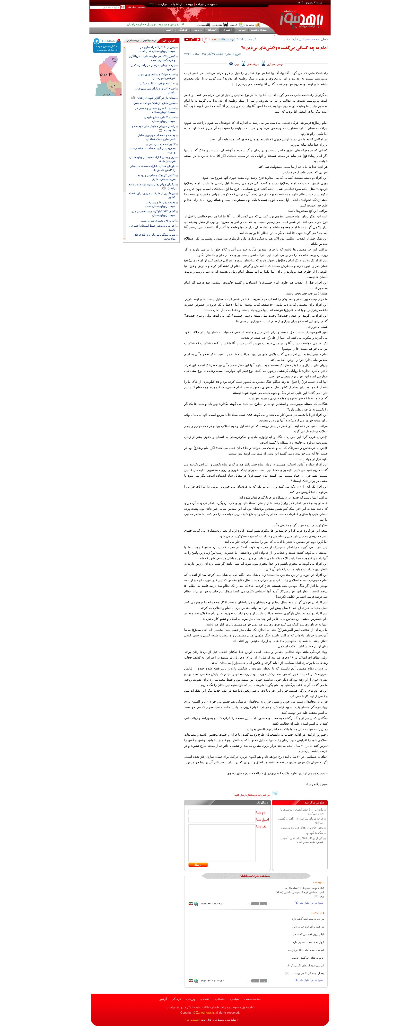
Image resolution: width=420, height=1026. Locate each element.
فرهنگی (176, 999)
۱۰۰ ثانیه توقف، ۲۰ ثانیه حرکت (157, 83)
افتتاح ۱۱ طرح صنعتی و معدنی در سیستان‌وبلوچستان (155, 110)
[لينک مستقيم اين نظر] (196, 905)
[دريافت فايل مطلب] (250, 63)
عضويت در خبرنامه (206, 4)
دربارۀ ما (162, 4)
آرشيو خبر (290, 39)
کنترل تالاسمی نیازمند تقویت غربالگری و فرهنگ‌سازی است (152, 58)
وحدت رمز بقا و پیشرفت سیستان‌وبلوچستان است (160, 204)
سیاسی (234, 999)
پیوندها (189, 4)
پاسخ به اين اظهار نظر (311, 902)
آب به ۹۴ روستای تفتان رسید (158, 220)
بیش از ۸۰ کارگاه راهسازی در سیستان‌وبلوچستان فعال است (157, 49)
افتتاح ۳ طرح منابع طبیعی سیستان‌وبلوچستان (159, 119)
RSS (151, 4)
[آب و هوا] (237, 24)
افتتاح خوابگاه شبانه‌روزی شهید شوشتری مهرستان (156, 76)
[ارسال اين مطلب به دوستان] (272, 63)
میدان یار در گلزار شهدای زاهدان (155, 97)
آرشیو (163, 999)
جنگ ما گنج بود (315, 833)
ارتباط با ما (176, 4)
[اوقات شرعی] (219, 24)
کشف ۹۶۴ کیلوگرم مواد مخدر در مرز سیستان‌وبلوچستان (153, 213)
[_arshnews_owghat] (202, 24)
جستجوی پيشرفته (137, 7)
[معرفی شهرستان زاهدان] (107, 56)
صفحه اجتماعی (308, 39)
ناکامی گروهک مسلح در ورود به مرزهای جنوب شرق (156, 177)
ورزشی (190, 999)
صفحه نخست (252, 999)
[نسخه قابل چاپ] (234, 63)
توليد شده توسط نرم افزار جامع (210, 1019)
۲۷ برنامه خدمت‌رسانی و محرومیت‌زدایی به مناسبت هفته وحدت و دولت (152, 148)
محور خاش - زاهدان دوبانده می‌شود (302, 827)
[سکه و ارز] (253, 24)
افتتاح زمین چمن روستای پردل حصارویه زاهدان (155, 24)
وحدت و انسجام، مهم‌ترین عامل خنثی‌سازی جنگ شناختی (156, 137)
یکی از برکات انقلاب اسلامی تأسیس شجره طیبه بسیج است (302, 840)
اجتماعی (220, 999)
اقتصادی (205, 999)
